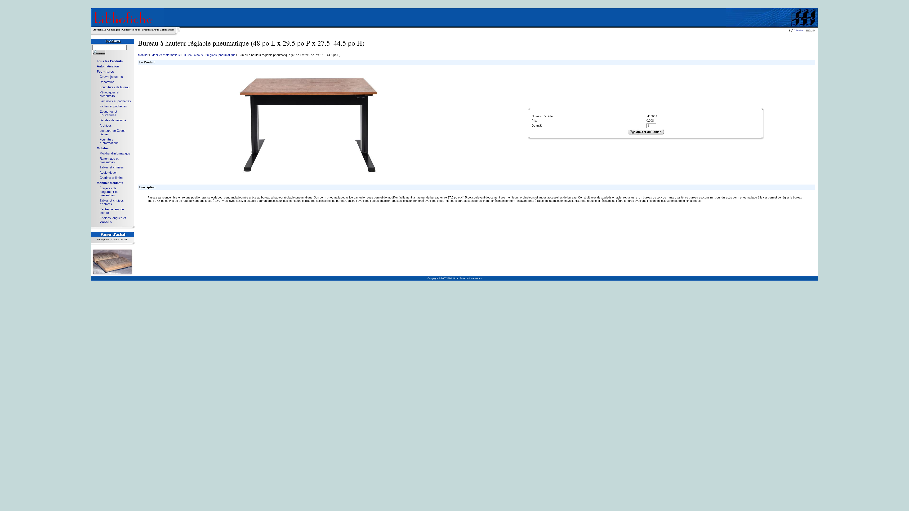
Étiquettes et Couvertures (108, 113)
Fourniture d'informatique (109, 141)
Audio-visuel (108, 172)
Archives (106, 125)
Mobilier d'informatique (115, 153)
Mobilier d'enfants (110, 183)
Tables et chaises (112, 167)
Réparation (107, 82)
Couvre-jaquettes (111, 77)
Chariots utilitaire (111, 178)
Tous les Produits (110, 61)
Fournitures (105, 71)
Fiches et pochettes (113, 106)
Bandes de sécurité (113, 120)
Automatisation (108, 66)
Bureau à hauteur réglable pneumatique (210, 55)
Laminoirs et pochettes (115, 101)
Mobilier (103, 148)
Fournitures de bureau (114, 87)
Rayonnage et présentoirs (109, 160)
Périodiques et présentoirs (109, 94)
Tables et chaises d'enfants (112, 202)
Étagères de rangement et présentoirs (109, 191)
